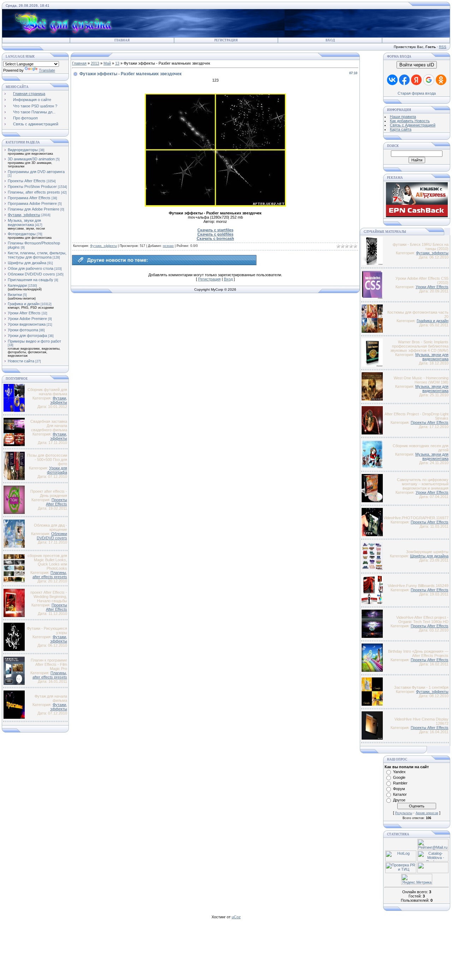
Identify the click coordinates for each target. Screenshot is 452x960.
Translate (47, 70)
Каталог (400, 794)
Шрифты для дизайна (27, 263)
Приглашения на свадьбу (30, 280)
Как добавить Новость (410, 121)
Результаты (403, 813)
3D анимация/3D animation (31, 159)
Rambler (400, 783)
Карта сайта (400, 129)
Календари (17, 285)
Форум (399, 789)
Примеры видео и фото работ (34, 341)
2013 (95, 63)
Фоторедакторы (22, 234)
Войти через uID (416, 64)
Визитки (15, 294)
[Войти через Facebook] (404, 80)
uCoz (236, 917)
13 (117, 63)
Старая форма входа (417, 93)
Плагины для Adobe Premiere (33, 209)
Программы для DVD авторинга (36, 172)
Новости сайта (21, 361)
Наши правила (403, 116)
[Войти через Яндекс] (416, 80)
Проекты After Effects (27, 181)
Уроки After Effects (24, 313)
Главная (122, 40)
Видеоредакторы (23, 150)
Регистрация (226, 40)
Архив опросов (427, 813)
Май (107, 63)
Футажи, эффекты (24, 215)
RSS (442, 47)
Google (399, 777)
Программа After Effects (29, 198)
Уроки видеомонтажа (27, 324)
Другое (399, 800)
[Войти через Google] (428, 79)
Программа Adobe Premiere (32, 203)
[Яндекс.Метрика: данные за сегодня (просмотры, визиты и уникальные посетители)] (416, 879)
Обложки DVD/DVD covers (31, 274)
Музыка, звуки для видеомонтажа (24, 222)
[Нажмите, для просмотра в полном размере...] (215, 205)
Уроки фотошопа (23, 330)
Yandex (399, 772)
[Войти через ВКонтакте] (392, 80)
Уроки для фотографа (27, 335)
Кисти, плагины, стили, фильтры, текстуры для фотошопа (37, 255)
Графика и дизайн (24, 304)
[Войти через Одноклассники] (441, 80)
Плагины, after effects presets (34, 192)
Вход (330, 40)
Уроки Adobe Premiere (27, 318)
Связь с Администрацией (412, 125)
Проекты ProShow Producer (32, 186)
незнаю (168, 246)
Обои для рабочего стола (30, 268)
